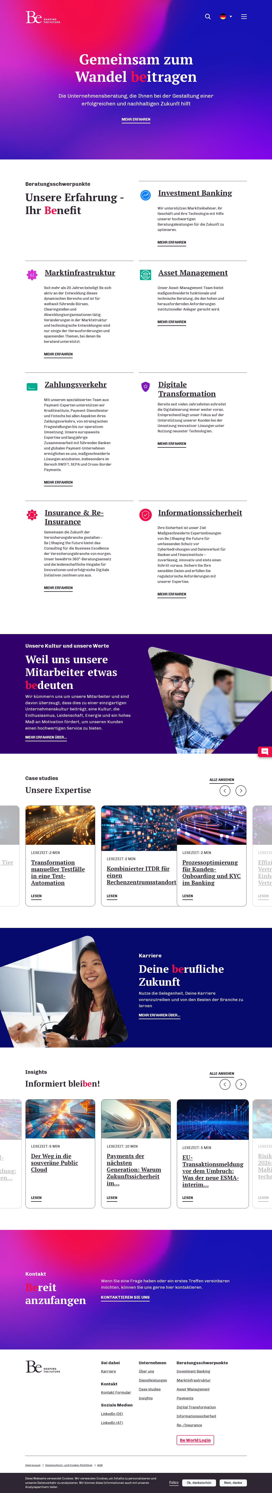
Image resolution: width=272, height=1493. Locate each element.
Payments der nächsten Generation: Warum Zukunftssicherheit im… (134, 1169)
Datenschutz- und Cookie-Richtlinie (68, 1465)
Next (241, 790)
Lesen (36, 896)
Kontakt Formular (116, 1392)
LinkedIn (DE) (112, 1414)
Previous (225, 790)
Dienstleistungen (153, 1380)
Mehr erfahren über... (159, 1015)
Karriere (108, 1371)
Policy (174, 1482)
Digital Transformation (196, 1407)
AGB (100, 1465)
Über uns (146, 1371)
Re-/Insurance (189, 1425)
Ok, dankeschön (199, 1483)
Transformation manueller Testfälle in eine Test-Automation (58, 872)
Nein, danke (233, 1483)
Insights (146, 1398)
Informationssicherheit (196, 1416)
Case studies (150, 1389)
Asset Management (193, 1389)
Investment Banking (193, 1371)
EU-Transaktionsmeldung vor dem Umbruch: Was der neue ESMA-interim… (212, 1171)
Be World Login (195, 1440)
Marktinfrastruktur (194, 1380)
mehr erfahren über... (46, 737)
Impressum (32, 1465)
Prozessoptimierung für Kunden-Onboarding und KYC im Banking (211, 872)
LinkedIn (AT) (112, 1423)
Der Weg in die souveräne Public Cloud (54, 1162)
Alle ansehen (221, 780)
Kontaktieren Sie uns (125, 1297)
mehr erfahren (136, 119)
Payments (185, 1398)
